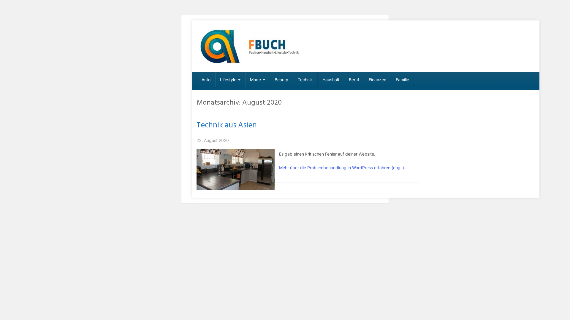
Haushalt (330, 79)
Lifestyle (229, 79)
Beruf (354, 79)
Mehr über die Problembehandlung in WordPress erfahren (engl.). (342, 167)
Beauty (281, 79)
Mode (256, 79)
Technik (305, 79)
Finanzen (377, 79)
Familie (402, 79)
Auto (206, 79)
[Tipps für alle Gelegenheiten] (250, 46)
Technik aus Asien (227, 125)
